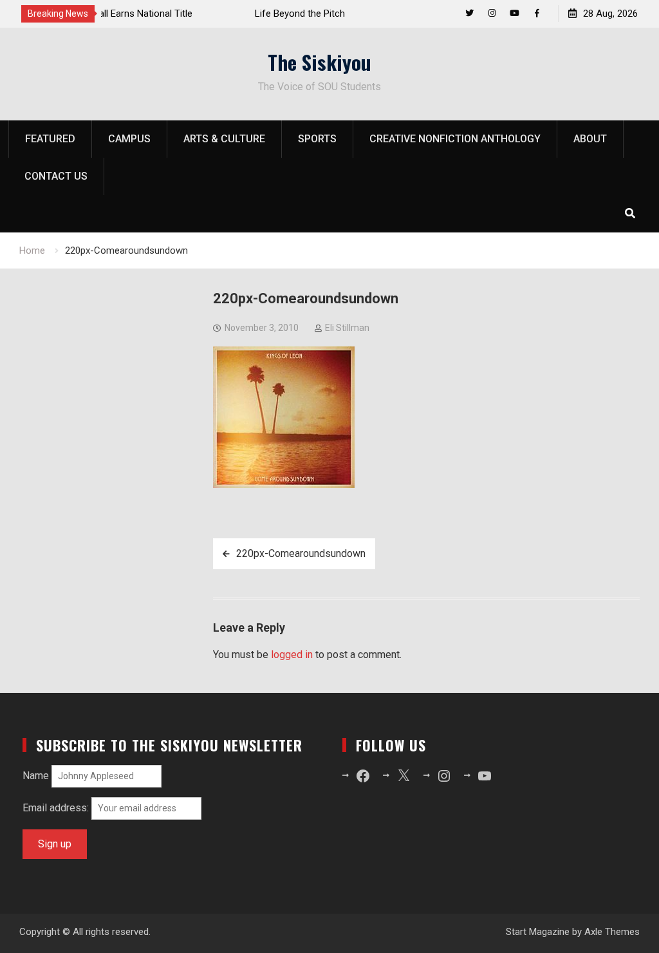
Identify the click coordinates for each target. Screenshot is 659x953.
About (590, 139)
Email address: (57, 808)
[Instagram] (492, 13)
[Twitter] (469, 13)
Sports (317, 139)
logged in (292, 654)
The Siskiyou (319, 62)
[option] (225, 13)
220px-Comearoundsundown (301, 553)
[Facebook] (537, 13)
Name (36, 775)
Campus (129, 139)
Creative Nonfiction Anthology (455, 139)
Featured (50, 139)
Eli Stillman (347, 328)
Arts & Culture (224, 139)
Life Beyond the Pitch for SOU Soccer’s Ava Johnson (221, 13)
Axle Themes (612, 932)
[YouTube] (514, 13)
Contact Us (56, 176)
